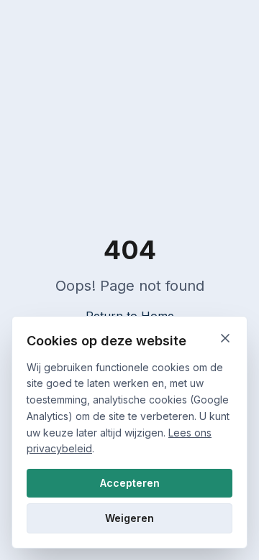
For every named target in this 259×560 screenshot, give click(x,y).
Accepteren (130, 483)
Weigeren (129, 518)
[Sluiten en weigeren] (225, 338)
